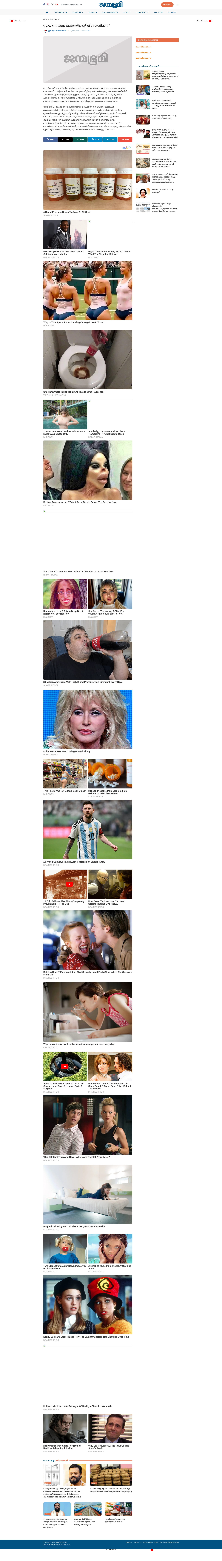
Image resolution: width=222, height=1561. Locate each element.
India (109, 1514)
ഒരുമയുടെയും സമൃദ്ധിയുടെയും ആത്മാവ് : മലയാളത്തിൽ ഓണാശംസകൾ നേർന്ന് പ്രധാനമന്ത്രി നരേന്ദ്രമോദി (165, 76)
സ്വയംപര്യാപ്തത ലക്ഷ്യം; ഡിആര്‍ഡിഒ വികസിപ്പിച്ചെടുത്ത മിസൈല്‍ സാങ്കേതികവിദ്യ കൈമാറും (164, 207)
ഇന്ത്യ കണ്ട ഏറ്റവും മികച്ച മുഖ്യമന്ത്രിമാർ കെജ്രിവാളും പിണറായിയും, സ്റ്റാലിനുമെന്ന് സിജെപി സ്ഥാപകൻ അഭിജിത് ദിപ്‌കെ (164, 134)
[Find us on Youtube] (57, 4)
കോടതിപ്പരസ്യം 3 (143, 58)
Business (172, 12)
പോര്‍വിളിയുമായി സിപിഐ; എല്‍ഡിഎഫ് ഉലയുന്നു (164, 117)
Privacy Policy (158, 1542)
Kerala (57, 19)
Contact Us (137, 1542)
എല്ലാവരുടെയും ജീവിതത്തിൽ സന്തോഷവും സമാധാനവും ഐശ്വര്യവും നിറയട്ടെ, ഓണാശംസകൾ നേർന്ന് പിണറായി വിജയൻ (164, 179)
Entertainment (109, 12)
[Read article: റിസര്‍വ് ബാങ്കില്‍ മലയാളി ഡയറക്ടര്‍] (143, 193)
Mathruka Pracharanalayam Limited (56, 1542)
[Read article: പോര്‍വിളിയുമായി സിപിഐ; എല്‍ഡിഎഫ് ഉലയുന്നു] (143, 120)
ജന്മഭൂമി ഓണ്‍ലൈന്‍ (57, 30)
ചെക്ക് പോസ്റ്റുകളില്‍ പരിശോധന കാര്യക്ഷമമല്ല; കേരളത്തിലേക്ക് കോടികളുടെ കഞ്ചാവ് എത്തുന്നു (111, 1490)
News (51, 19)
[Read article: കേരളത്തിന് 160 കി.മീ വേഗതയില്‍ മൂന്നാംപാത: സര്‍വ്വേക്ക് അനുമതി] (88, 1509)
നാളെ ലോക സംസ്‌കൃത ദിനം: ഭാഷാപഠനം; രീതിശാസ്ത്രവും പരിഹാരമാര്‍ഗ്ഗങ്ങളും (164, 147)
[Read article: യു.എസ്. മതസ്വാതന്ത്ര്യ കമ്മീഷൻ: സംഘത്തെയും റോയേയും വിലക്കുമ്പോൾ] (143, 90)
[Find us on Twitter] (52, 4)
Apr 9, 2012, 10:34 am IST (76, 31)
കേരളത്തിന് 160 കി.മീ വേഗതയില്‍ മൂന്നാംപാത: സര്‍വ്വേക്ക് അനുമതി (84, 1522)
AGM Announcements (171, 1542)
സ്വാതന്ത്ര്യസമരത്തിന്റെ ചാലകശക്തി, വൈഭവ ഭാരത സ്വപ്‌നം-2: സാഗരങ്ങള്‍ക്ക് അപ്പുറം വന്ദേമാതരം (164, 163)
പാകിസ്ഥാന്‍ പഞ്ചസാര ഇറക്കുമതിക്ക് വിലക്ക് (115, 1520)
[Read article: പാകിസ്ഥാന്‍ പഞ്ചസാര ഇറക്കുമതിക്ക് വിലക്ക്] (118, 1509)
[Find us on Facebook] (44, 4)
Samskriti (158, 12)
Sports (91, 12)
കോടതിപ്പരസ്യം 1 (143, 47)
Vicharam (76, 12)
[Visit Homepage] (111, 4)
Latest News (59, 12)
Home (45, 19)
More (126, 12)
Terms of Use (147, 1542)
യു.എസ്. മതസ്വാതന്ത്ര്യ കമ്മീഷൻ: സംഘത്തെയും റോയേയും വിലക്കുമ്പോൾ (163, 89)
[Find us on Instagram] (48, 4)
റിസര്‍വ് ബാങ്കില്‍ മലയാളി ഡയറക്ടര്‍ (163, 190)
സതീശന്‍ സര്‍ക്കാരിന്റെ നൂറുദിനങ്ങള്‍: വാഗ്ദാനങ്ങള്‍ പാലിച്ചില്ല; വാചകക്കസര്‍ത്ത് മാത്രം (164, 104)
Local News (141, 12)
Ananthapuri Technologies (62, 1545)
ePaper (168, 4)
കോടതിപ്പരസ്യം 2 (143, 52)
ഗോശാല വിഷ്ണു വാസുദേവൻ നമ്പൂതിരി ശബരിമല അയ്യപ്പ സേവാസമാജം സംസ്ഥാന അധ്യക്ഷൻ (55, 1523)
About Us (129, 1542)
